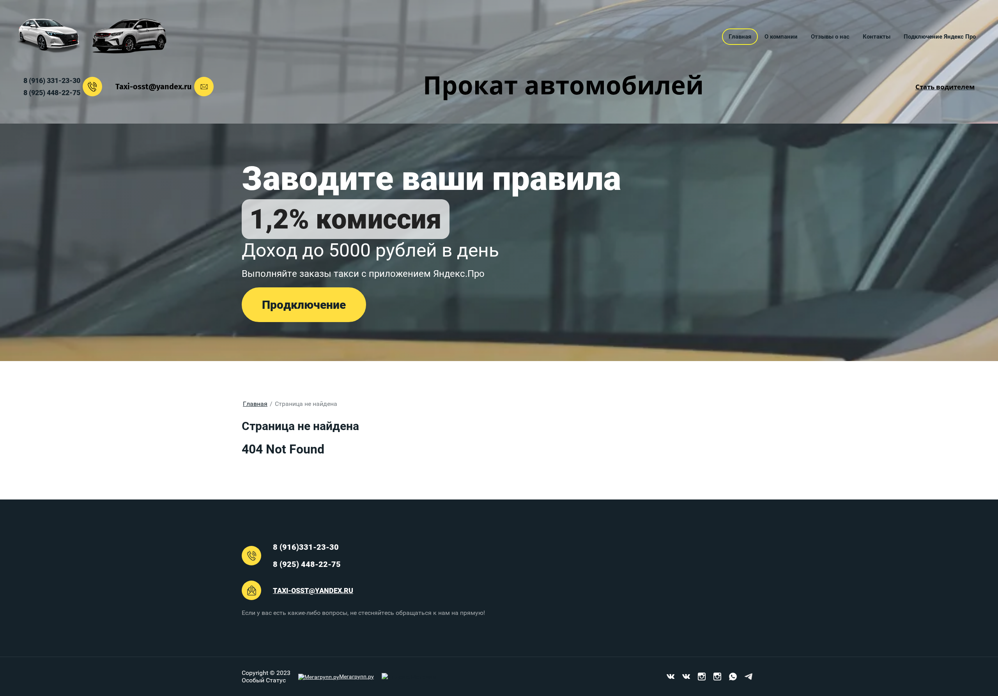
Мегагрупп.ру (356, 676)
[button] (304, 304)
